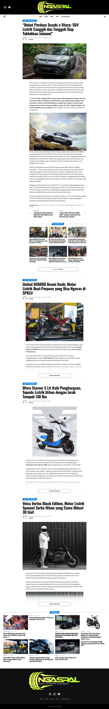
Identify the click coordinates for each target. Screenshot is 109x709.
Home (40, 16)
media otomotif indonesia (68, 205)
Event (57, 16)
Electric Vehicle (65, 16)
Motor (46, 16)
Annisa (31, 39)
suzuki (32, 206)
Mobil (51, 16)
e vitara (42, 205)
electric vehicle (51, 205)
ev (58, 205)
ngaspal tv (80, 205)
